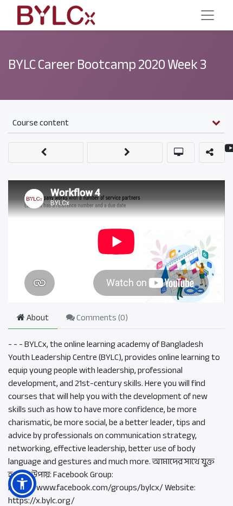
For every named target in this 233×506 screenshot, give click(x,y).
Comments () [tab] (101, 317)
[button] (45, 152)
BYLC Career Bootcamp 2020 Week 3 (107, 64)
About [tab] (37, 317)
